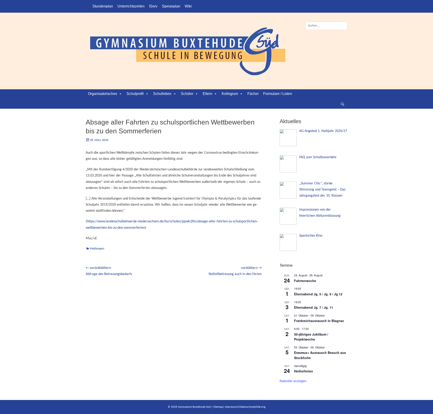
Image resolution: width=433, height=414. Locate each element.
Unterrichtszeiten (131, 6)
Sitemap (218, 406)
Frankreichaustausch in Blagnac (319, 320)
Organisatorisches (102, 94)
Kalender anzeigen (293, 381)
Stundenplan (102, 6)
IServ (153, 6)
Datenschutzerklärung (252, 406)
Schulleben (162, 94)
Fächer (253, 94)
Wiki (188, 6)
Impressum (231, 406)
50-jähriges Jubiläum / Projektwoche (311, 337)
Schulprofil (135, 94)
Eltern (207, 94)
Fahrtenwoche (305, 280)
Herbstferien (303, 371)
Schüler (187, 94)
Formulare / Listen (277, 94)
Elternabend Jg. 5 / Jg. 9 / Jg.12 (318, 294)
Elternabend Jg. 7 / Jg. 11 (313, 307)
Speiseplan (171, 6)
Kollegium (230, 94)
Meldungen (97, 248)
